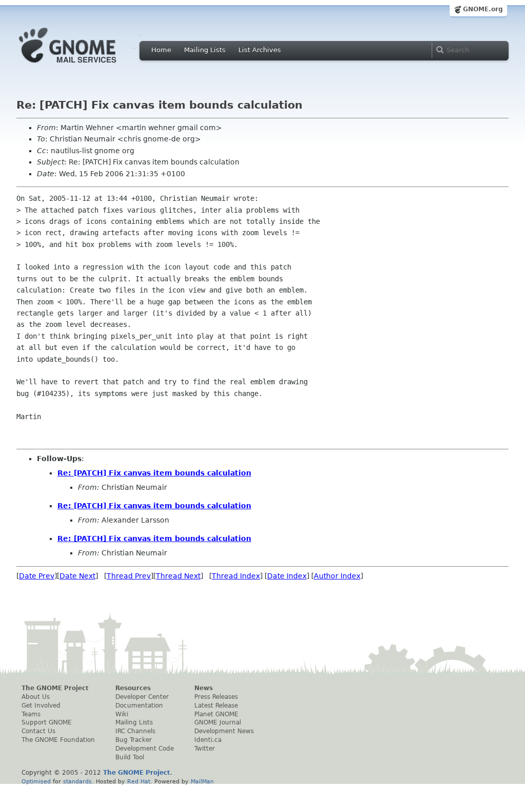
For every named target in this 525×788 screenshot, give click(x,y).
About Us (36, 696)
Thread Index (236, 576)
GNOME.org (483, 9)
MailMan (202, 781)
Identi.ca (207, 739)
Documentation (139, 705)
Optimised (36, 781)
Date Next (77, 576)
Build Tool (129, 757)
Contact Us (38, 731)
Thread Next (178, 576)
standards (77, 781)
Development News (224, 731)
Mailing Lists (205, 50)
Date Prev (36, 576)
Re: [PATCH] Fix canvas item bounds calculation (154, 473)
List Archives (259, 50)
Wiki (121, 714)
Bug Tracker (133, 739)
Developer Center (142, 696)
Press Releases (216, 696)
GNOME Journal (217, 722)
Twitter (204, 748)
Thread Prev (129, 576)
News (203, 688)
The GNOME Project (55, 688)
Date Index (287, 576)
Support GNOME (47, 722)
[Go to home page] (83, 66)
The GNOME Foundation (58, 739)
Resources (133, 688)
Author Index (337, 576)
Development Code (144, 748)
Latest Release (216, 705)
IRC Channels (135, 731)
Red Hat (138, 781)
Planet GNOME (216, 714)
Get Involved (41, 705)
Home (161, 50)
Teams (31, 714)
